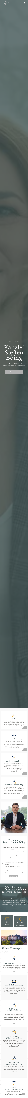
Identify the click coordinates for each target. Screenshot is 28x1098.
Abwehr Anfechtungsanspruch (14, 1088)
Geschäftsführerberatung (14, 963)
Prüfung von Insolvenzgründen (14, 1010)
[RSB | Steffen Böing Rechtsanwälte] (6, 3)
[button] (14, 937)
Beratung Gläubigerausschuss (14, 1037)
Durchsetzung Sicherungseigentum (14, 1063)
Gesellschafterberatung (14, 985)
